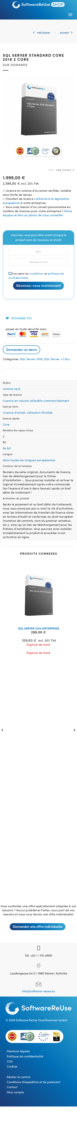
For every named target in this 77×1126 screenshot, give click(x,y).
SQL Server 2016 (31, 359)
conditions (36, 273)
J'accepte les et (36, 275)
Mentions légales (18, 1051)
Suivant (64, 32)
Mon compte (15, 1092)
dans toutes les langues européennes (29, 460)
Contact (12, 1087)
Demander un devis (21, 349)
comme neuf (11, 389)
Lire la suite (40, 618)
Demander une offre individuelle (37, 926)
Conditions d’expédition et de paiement (33, 1082)
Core (6, 424)
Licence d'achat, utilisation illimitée (28, 412)
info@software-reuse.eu (38, 991)
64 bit (7, 448)
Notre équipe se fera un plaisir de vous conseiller (37, 213)
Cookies (12, 1066)
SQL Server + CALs (57, 359)
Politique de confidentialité (25, 1056)
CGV (10, 1061)
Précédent (43, 32)
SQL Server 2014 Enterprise (38, 628)
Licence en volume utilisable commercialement (36, 400)
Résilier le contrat (18, 1077)
